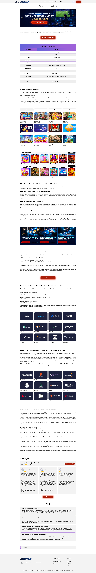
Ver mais (48, 496)
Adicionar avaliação (69, 463)
